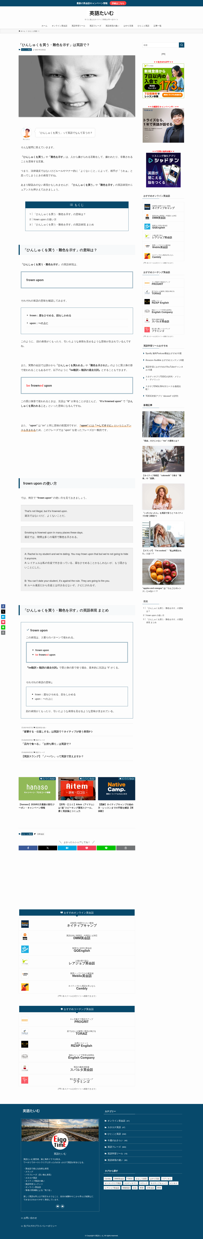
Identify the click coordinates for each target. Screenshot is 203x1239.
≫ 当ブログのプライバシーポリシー (39, 1225)
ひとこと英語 (26, 49)
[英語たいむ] (101, 13)
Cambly (108, 1178)
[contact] (62, 1206)
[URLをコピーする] (125, 848)
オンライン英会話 (119, 1120)
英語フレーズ (117, 1146)
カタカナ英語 (116, 1127)
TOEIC (130, 1178)
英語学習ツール (117, 1153)
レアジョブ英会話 (112, 1187)
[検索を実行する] (181, 45)
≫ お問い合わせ (29, 1217)
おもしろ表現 (141, 1178)
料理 (141, 1187)
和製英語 (126, 1187)
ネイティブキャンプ (159, 1183)
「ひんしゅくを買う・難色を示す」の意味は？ (60, 214)
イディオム (166, 1178)
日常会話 (40, 834)
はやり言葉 (154, 1178)
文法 (135, 1187)
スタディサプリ (130, 1183)
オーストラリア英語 (113, 1183)
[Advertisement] (77, 456)
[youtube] (58, 1206)
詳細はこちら (118, 3)
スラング (143, 1183)
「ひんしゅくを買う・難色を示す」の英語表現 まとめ (64, 224)
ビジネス (173, 1183)
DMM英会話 (119, 1178)
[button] (28, 848)
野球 (159, 1187)
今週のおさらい (117, 1140)
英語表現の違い (117, 1160)
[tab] (77, 912)
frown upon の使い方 (45, 219)
